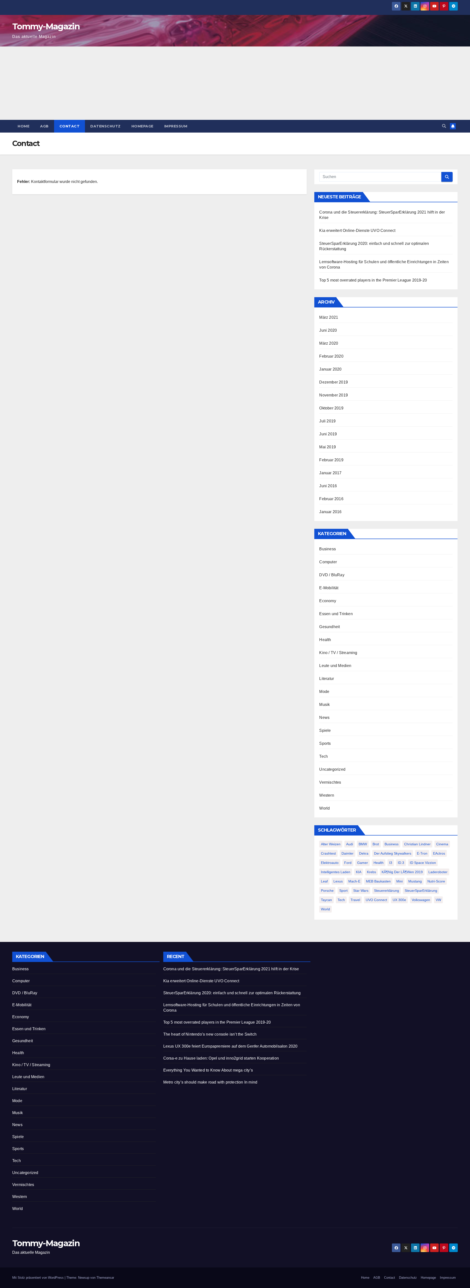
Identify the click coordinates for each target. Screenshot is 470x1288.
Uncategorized (332, 769)
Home (23, 126)
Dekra (363, 853)
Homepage (142, 126)
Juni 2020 (328, 330)
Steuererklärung (386, 891)
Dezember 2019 (333, 382)
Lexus (338, 881)
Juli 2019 (327, 421)
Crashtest (328, 853)
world (325, 909)
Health (325, 640)
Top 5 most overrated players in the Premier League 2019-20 (373, 280)
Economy (327, 601)
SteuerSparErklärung (421, 891)
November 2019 (333, 395)
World (324, 808)
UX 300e (399, 900)
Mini (399, 881)
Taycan (326, 900)
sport (343, 891)
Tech (323, 756)
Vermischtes (330, 782)
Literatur (326, 679)
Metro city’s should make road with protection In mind (210, 1082)
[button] (444, 126)
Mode (324, 691)
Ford (348, 863)
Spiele (325, 730)
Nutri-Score (436, 881)
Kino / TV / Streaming (338, 653)
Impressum (176, 126)
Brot (376, 844)
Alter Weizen (331, 844)
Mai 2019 (327, 447)
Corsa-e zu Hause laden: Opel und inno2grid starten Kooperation (221, 1058)
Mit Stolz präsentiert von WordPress (38, 1277)
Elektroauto (330, 863)
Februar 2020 (331, 356)
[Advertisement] (235, 83)
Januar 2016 (330, 512)
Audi (349, 844)
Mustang (415, 881)
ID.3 (401, 863)
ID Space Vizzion (423, 863)
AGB (44, 126)
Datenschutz (105, 126)
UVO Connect (376, 900)
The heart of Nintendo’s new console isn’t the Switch (210, 1034)
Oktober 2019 (331, 408)
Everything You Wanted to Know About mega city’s (208, 1070)
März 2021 (328, 317)
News (324, 717)
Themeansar (105, 1277)
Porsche (327, 891)
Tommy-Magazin (46, 26)
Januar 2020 (330, 369)
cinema (442, 844)
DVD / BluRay (331, 575)
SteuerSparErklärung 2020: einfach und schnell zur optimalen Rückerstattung (232, 993)
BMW (363, 844)
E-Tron (422, 853)
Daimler (347, 853)
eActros (439, 853)
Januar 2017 (330, 473)
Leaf (324, 881)
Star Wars (360, 891)
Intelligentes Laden (335, 872)
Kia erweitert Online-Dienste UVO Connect (357, 230)
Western (326, 795)
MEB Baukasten (378, 881)
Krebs (371, 872)
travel (355, 900)
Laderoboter (437, 872)
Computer (328, 562)
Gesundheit (329, 627)
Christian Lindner (417, 844)
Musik (324, 704)
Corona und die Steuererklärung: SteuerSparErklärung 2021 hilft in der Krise (231, 969)
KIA (358, 872)
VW (438, 900)
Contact (69, 126)
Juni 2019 (328, 434)
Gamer (362, 863)
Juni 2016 (328, 486)
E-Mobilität (328, 588)
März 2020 (328, 343)
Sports (325, 743)
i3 (390, 863)
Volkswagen (421, 900)
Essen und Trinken (335, 614)
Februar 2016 (331, 499)
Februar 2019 (331, 460)
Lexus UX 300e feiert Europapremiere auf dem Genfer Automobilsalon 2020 (230, 1046)
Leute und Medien (335, 666)
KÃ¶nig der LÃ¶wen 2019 (402, 872)
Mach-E (354, 881)
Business (327, 549)
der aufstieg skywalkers (392, 853)
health (379, 863)
